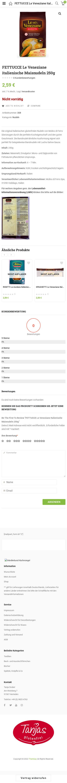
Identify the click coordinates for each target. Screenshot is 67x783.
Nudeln (15, 117)
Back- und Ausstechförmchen (17, 661)
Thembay (33, 759)
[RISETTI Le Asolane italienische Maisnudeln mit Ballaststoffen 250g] (17, 261)
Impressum (9, 610)
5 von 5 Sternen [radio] (40, 441)
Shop (6, 581)
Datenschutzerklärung (13, 615)
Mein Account (10, 577)
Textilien (7, 656)
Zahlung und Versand (13, 634)
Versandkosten (28, 91)
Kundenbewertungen (24, 78)
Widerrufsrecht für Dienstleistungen (20, 620)
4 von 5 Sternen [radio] (28, 441)
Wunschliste (9, 572)
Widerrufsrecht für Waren (15, 625)
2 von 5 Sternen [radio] (9, 441)
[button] (60, 13)
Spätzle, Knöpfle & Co (13, 671)
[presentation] (4, 254)
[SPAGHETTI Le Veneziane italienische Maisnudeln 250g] (50, 261)
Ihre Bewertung (10, 435)
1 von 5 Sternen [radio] (4, 441)
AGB (6, 639)
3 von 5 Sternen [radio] (17, 441)
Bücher (7, 666)
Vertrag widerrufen (12, 630)
